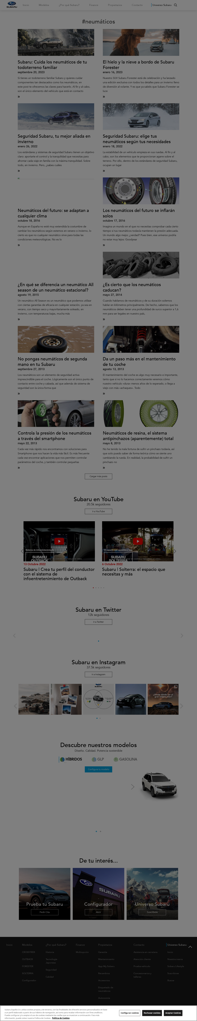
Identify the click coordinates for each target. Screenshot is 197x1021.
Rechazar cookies (152, 1013)
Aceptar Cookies (173, 1013)
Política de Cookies (61, 1018)
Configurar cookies (130, 1013)
